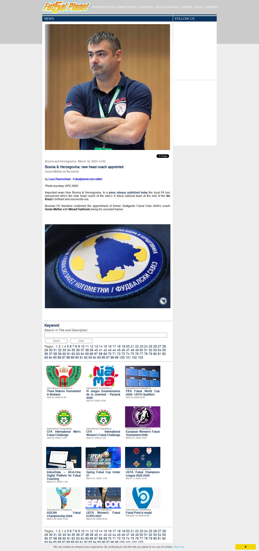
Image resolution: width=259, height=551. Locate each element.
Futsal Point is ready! (139, 512)
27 (159, 346)
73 (123, 354)
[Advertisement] (194, 112)
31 (55, 350)
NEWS (199, 6)
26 (155, 346)
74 (128, 354)
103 (140, 357)
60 (64, 354)
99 (116, 357)
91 (81, 357)
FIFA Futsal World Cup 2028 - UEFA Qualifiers (143, 392)
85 (55, 357)
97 (108, 357)
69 (105, 354)
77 (141, 354)
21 (132, 346)
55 (164, 350)
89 (72, 357)
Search (56, 341)
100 (122, 357)
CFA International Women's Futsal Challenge (103, 433)
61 (69, 354)
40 (96, 350)
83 (46, 357)
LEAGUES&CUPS (167, 6)
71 (114, 354)
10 (82, 346)
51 (146, 350)
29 (46, 350)
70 (109, 354)
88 (68, 357)
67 (96, 354)
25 (150, 346)
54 (159, 350)
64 (82, 354)
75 (132, 354)
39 (91, 350)
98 (112, 357)
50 (141, 350)
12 (91, 346)
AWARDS (186, 6)
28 (164, 346)
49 (137, 350)
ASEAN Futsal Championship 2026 (64, 514)
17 (114, 346)
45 (119, 350)
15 (105, 346)
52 (150, 350)
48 (132, 350)
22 (137, 346)
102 (134, 357)
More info (179, 546)
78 (146, 354)
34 (69, 350)
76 (137, 354)
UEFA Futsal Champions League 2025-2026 (143, 473)
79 (150, 354)
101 (128, 357)
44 (114, 350)
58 (55, 354)
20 (128, 346)
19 (123, 346)
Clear (81, 341)
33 (64, 350)
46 (123, 350)
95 (99, 357)
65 (87, 354)
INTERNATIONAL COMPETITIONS (114, 6)
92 (86, 357)
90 (77, 357)
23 (141, 346)
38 (87, 350)
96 (103, 357)
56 (46, 354)
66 (91, 354)
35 (73, 350)
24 (146, 346)
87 (64, 357)
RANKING (211, 6)
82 (164, 354)
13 (96, 346)
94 (94, 357)
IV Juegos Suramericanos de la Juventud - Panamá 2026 (103, 394)
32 (59, 350)
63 (78, 354)
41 (100, 350)
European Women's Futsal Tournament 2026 (143, 433)
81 (159, 354)
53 (155, 350)
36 (78, 350)
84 (50, 357)
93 (90, 357)
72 (119, 354)
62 (73, 354)
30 (51, 350)
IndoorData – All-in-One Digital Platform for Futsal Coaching (64, 475)
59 (59, 354)
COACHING (146, 6)
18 (119, 346)
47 (128, 350)
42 (105, 350)
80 (155, 354)
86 (59, 357)
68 (100, 354)
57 (51, 354)
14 (100, 346)
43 (109, 350)
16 (110, 346)
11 (87, 346)
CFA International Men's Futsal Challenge (64, 433)
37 (82, 350)
